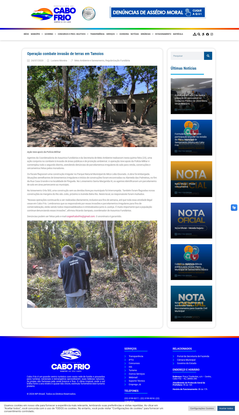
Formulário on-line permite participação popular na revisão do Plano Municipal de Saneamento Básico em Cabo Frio (191, 140)
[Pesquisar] (208, 56)
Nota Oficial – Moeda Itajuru (189, 228)
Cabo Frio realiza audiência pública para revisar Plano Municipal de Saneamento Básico (191, 267)
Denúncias (146, 34)
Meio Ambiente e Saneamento (89, 60)
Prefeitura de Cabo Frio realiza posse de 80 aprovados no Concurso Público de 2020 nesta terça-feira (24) (191, 99)
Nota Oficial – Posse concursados (185, 185)
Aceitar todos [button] (226, 408)
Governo (49, 34)
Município (35, 34)
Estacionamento (163, 34)
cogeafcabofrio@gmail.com (81, 216)
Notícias (135, 34)
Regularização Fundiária (117, 60)
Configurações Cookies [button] (202, 408)
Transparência (97, 34)
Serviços (110, 34)
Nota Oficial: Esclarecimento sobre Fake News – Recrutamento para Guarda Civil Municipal (191, 307)
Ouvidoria (124, 34)
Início (26, 34)
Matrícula (178, 34)
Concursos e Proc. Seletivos (72, 34)
